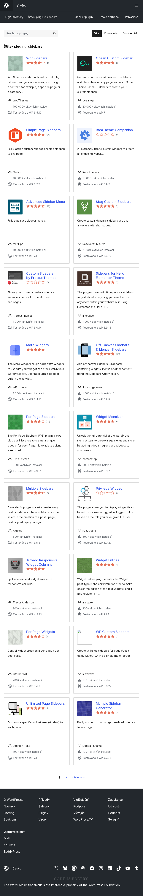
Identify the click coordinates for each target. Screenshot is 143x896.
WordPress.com (14, 832)
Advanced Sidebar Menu (45, 202)
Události (114, 806)
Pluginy (43, 813)
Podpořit (114, 813)
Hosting (9, 813)
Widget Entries (107, 560)
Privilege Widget (109, 488)
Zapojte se (115, 799)
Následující (78, 777)
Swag (114, 819)
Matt (7, 838)
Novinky (9, 806)
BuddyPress (12, 851)
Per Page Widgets (40, 632)
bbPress (9, 845)
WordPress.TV (83, 819)
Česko (16, 868)
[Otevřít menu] (137, 5)
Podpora (79, 806)
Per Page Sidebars (40, 417)
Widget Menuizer (109, 417)
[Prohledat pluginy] (54, 33)
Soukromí (10, 819)
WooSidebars (36, 58)
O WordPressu (13, 799)
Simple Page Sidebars (43, 130)
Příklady (44, 799)
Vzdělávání (80, 799)
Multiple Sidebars (39, 488)
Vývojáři (79, 813)
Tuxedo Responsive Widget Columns (42, 562)
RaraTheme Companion (114, 130)
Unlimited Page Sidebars (45, 703)
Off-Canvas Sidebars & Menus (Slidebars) (112, 347)
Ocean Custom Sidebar (114, 58)
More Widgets (37, 345)
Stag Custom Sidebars (113, 202)
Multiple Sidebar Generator (108, 706)
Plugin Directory (13, 16)
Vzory (43, 819)
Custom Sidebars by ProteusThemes (41, 275)
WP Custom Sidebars (113, 632)
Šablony (44, 806)
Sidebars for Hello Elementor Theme (110, 275)
